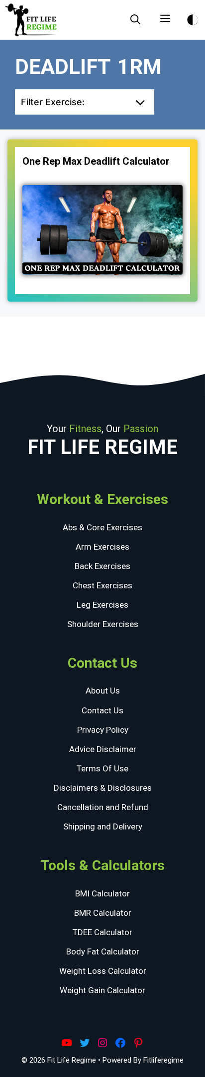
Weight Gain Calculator (102, 990)
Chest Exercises (102, 585)
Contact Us (102, 710)
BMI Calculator (102, 893)
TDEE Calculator (102, 932)
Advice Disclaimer (102, 749)
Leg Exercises (102, 605)
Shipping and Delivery (102, 826)
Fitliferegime (163, 1060)
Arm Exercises (102, 547)
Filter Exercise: (53, 102)
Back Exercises (102, 566)
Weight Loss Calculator (102, 971)
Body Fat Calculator (102, 951)
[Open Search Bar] (135, 20)
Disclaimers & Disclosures (103, 788)
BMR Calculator (102, 913)
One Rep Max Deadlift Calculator (96, 161)
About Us (103, 691)
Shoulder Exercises (102, 624)
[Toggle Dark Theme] (192, 18)
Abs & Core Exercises (102, 527)
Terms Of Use (102, 768)
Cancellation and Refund (102, 807)
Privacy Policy (102, 730)
